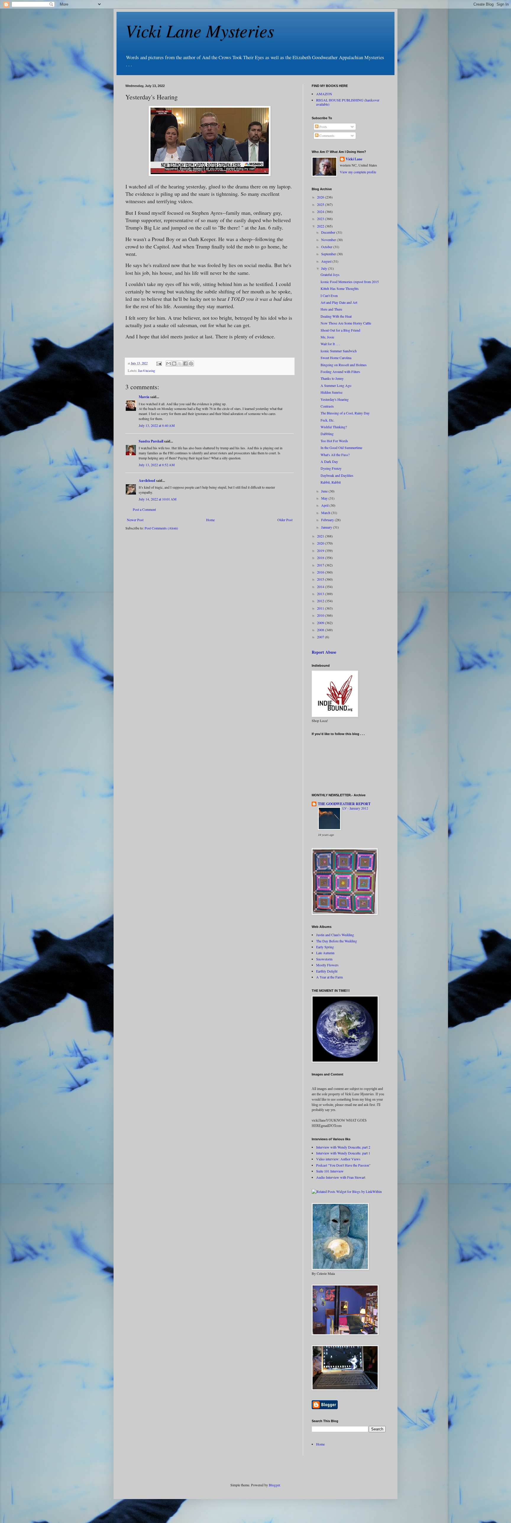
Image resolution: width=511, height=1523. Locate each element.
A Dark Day (329, 461)
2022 (321, 226)
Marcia (144, 396)
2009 (321, 622)
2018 (321, 557)
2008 (321, 629)
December (328, 232)
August (326, 261)
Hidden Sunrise (331, 392)
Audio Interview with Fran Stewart (340, 1177)
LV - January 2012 (355, 808)
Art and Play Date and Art (339, 302)
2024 (321, 211)
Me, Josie (327, 337)
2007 (321, 636)
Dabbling (327, 433)
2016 (321, 572)
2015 (321, 579)
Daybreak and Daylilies (337, 475)
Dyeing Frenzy (331, 468)
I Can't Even (329, 295)
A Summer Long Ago (336, 385)
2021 (321, 536)
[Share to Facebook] (185, 363)
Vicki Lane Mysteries (199, 30)
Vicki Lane (354, 159)
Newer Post (135, 519)
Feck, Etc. (327, 420)
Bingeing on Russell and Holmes (344, 364)
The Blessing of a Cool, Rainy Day (345, 413)
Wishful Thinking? (334, 426)
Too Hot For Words (334, 440)
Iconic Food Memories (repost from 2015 (350, 281)
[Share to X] (180, 363)
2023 (321, 218)
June (325, 491)
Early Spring (325, 946)
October (327, 246)
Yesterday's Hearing (335, 399)
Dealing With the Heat (336, 316)
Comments (326, 135)
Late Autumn (325, 952)
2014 (321, 586)
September (329, 253)
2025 (321, 204)
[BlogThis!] (174, 363)
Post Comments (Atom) (161, 528)
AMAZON (324, 93)
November (329, 239)
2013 (321, 593)
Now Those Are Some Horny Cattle (346, 323)
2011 (321, 608)
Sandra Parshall (151, 441)
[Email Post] (159, 363)
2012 (321, 600)
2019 (321, 550)
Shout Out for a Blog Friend (340, 330)
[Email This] (169, 363)
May (325, 498)
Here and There (331, 309)
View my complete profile (358, 171)
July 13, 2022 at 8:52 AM (157, 464)
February (328, 519)
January (327, 527)
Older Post (284, 519)
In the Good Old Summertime (341, 447)
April (325, 505)
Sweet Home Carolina (336, 357)
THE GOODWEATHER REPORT (344, 803)
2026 (321, 197)
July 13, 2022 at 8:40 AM (157, 425)
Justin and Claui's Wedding (335, 934)
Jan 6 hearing (146, 371)
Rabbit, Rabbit (331, 482)
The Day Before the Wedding (336, 941)
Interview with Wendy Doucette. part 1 (343, 1153)
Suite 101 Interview (330, 1171)
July (324, 268)
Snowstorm (324, 959)
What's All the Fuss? (335, 454)
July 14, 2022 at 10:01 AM (158, 499)
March (326, 512)
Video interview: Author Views (338, 1159)
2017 (321, 565)
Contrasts (327, 406)
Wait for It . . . (330, 343)
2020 (321, 543)
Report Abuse (324, 652)
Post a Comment (144, 509)
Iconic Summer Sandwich (339, 350)
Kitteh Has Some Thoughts (340, 288)
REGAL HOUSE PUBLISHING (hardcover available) (347, 102)
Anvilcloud (147, 480)
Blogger (274, 1484)
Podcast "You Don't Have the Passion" (343, 1165)
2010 (321, 615)
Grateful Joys (330, 274)
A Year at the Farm (329, 977)
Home (210, 519)
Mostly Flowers (327, 964)
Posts (322, 126)
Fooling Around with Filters (340, 371)
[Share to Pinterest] (191, 363)
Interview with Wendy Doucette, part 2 (343, 1147)
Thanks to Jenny (332, 378)
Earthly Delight (326, 971)
